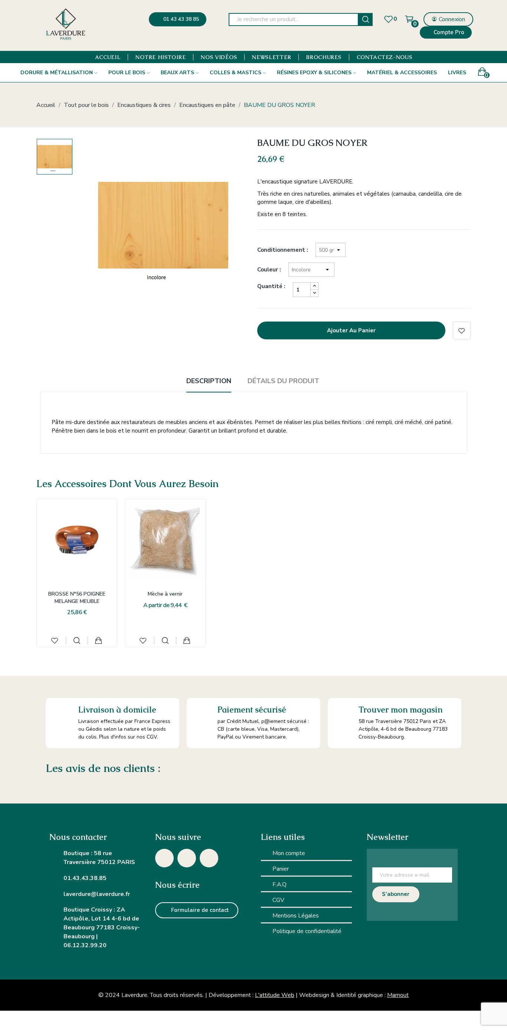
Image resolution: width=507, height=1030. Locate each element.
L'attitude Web (274, 995)
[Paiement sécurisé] (202, 713)
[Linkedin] (186, 858)
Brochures (323, 57)
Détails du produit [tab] (283, 381)
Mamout (398, 995)
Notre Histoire (160, 57)
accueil (108, 57)
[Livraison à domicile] (62, 714)
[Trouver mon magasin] (343, 713)
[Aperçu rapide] (76, 640)
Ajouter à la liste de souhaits (462, 330)
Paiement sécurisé (251, 709)
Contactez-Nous (384, 57)
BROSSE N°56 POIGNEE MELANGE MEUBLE (76, 597)
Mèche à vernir (165, 593)
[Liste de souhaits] (55, 640)
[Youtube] (209, 858)
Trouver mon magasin (400, 709)
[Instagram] (164, 858)
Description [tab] (208, 381)
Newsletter (271, 57)
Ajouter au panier (351, 330)
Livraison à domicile (117, 709)
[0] (388, 19)
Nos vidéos (219, 57)
